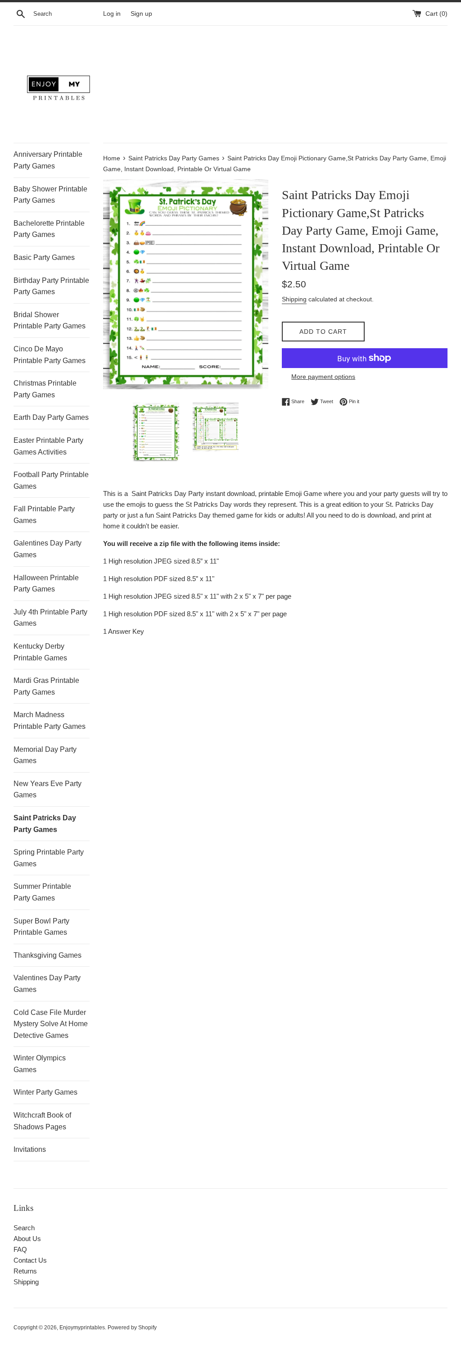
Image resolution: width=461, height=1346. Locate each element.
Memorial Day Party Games (45, 755)
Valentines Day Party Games (47, 983)
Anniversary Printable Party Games (48, 160)
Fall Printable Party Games (44, 514)
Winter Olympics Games (40, 1063)
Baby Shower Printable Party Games (50, 195)
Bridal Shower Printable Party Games (50, 320)
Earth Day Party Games (51, 417)
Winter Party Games (45, 1092)
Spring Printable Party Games (49, 858)
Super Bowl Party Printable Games (41, 927)
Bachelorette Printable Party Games (49, 229)
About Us (27, 1238)
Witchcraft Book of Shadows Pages (42, 1121)
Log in (112, 13)
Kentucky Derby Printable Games (40, 652)
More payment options (323, 376)
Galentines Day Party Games (47, 549)
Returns (25, 1271)
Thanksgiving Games (47, 955)
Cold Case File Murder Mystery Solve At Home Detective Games (51, 1024)
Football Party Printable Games (51, 480)
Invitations (30, 1149)
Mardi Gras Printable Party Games (46, 686)
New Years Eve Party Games (47, 789)
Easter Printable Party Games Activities (48, 446)
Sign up (141, 13)
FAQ (20, 1249)
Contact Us (30, 1260)
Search (24, 1228)
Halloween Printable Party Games (46, 583)
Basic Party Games (44, 257)
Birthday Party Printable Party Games (51, 286)
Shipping (294, 299)
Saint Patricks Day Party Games (45, 823)
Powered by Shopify (132, 1327)
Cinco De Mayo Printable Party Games (50, 354)
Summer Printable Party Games (42, 892)
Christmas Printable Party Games (45, 389)
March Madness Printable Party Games (50, 720)
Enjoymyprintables (82, 1327)
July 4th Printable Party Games (50, 618)
